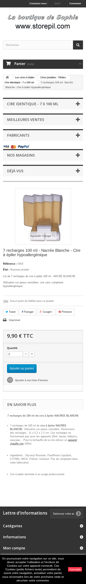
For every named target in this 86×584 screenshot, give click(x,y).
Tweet (12, 311)
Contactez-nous (38, 3)
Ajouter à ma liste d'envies (31, 380)
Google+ (47, 311)
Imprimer (14, 320)
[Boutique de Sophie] (43, 20)
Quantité (12, 348)
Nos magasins (21, 155)
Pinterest (66, 311)
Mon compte (14, 548)
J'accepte (75, 569)
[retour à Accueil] (7, 77)
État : (6, 269)
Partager (28, 311)
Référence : (10, 263)
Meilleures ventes (25, 119)
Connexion (75, 3)
